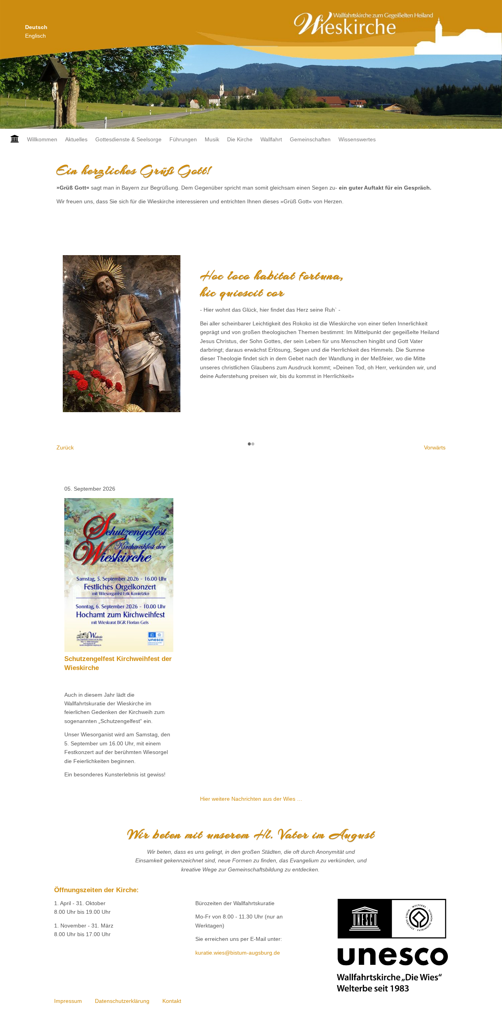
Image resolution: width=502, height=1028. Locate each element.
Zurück (65, 447)
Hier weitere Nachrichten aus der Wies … (251, 799)
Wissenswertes (357, 139)
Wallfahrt (271, 139)
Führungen (183, 139)
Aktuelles (76, 139)
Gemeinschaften (310, 139)
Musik (212, 139)
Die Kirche (240, 139)
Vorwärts (435, 447)
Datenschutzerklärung (122, 1001)
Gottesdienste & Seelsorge (128, 139)
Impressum (68, 1001)
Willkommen (42, 139)
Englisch (35, 36)
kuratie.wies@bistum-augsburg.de (237, 952)
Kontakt (171, 1001)
